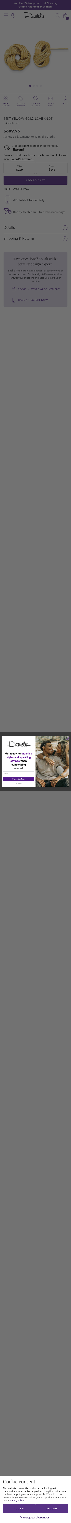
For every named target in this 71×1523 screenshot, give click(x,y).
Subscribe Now (18, 779)
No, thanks (18, 784)
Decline (52, 1508)
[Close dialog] (67, 738)
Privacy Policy (17, 1500)
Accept (19, 1508)
